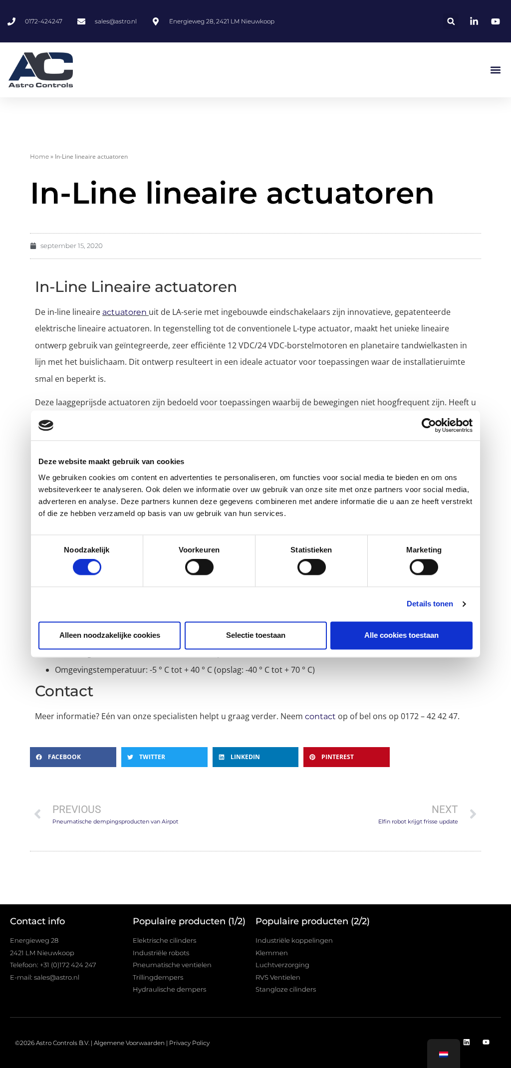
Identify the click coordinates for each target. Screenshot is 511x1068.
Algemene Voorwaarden (129, 1043)
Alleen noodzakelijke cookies (109, 635)
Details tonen (430, 604)
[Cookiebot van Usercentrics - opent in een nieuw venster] (429, 425)
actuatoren (124, 312)
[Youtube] (486, 1042)
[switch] (199, 567)
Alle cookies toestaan (401, 635)
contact (320, 716)
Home (39, 156)
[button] (451, 21)
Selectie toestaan (255, 635)
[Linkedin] (467, 1042)
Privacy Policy (189, 1043)
